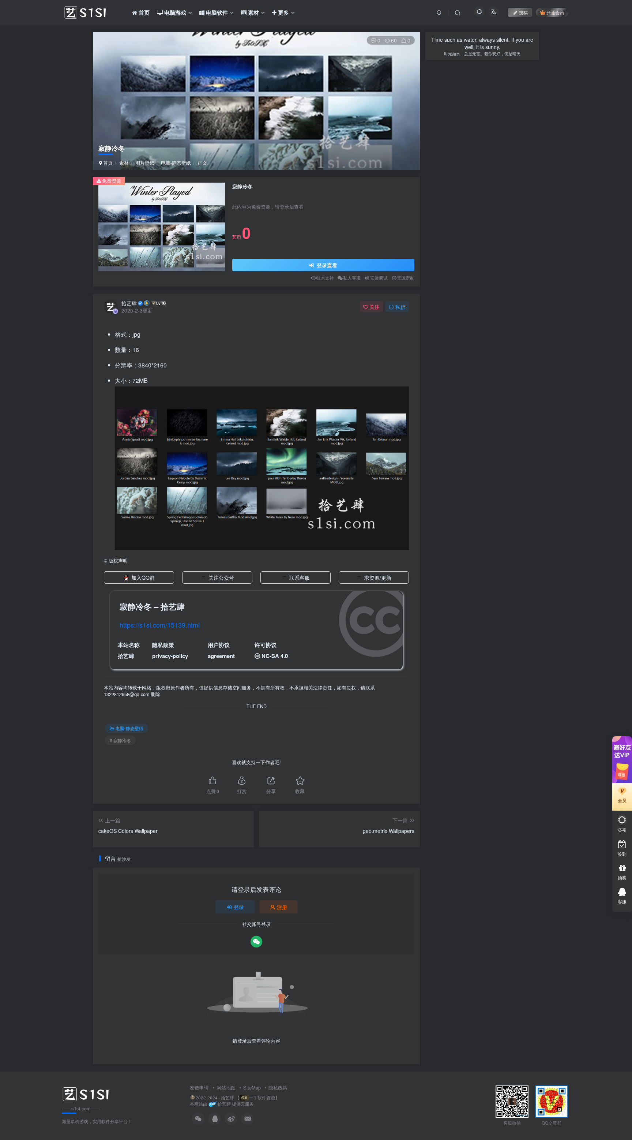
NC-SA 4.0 (275, 656)
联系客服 (299, 577)
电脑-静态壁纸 (176, 162)
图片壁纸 (144, 162)
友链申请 (199, 1087)
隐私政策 (277, 1087)
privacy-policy (170, 656)
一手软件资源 (262, 1097)
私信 (400, 306)
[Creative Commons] (257, 655)
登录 (239, 907)
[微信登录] (256, 941)
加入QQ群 (143, 577)
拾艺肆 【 (230, 1097)
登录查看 (326, 265)
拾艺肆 (129, 303)
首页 (107, 162)
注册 (282, 907)
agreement (221, 656)
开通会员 (555, 12)
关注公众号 (221, 577)
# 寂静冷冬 (120, 740)
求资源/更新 (377, 577)
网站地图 (226, 1087)
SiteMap (252, 1087)
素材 (124, 162)
